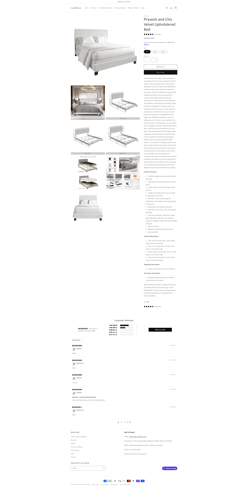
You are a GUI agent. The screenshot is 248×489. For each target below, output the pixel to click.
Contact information (125, 484)
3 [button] (124, 422)
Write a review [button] (160, 330)
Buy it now (160, 72)
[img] (77, 346)
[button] (167, 8)
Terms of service (105, 484)
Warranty (73, 440)
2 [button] (121, 422)
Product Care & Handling (78, 436)
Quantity (146, 56)
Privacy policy (95, 484)
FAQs (72, 454)
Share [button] (148, 302)
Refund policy (114, 484)
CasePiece (77, 484)
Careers (73, 443)
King (154, 52)
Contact (73, 457)
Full (147, 52)
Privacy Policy (75, 450)
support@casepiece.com (137, 437)
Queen (163, 52)
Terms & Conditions (77, 447)
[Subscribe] (103, 468)
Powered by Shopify (85, 484)
